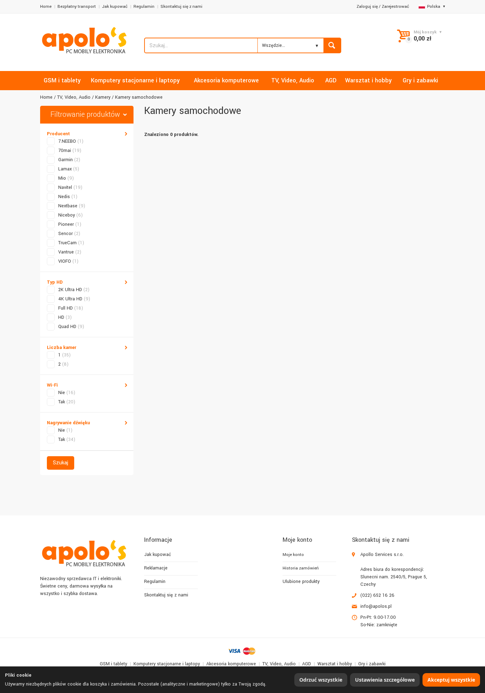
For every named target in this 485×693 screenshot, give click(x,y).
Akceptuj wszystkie (451, 679)
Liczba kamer (61, 347)
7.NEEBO (70, 141)
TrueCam (71, 243)
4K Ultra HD (74, 299)
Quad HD (71, 326)
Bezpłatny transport (77, 7)
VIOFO (68, 261)
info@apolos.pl (376, 606)
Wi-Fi (52, 385)
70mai (69, 150)
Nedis (67, 196)
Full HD (70, 308)
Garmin (69, 160)
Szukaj (60, 462)
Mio (66, 178)
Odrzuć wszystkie (320, 679)
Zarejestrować (395, 7)
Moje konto (293, 555)
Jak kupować (114, 7)
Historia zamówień (300, 568)
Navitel (70, 187)
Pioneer (69, 224)
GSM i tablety (113, 664)
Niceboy (70, 215)
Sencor (69, 233)
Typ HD (54, 282)
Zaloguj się (367, 7)
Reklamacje (156, 568)
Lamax (68, 169)
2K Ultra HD (73, 290)
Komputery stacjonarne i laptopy (166, 664)
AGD (306, 664)
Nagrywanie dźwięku (68, 423)
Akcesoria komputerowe (231, 664)
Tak (66, 402)
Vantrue (69, 252)
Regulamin (143, 7)
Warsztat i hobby (334, 664)
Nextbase (71, 206)
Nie (66, 392)
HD (65, 317)
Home (45, 7)
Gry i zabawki (372, 664)
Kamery (102, 97)
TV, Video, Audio (74, 97)
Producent (58, 134)
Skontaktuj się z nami (181, 7)
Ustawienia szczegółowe (385, 679)
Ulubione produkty (301, 581)
